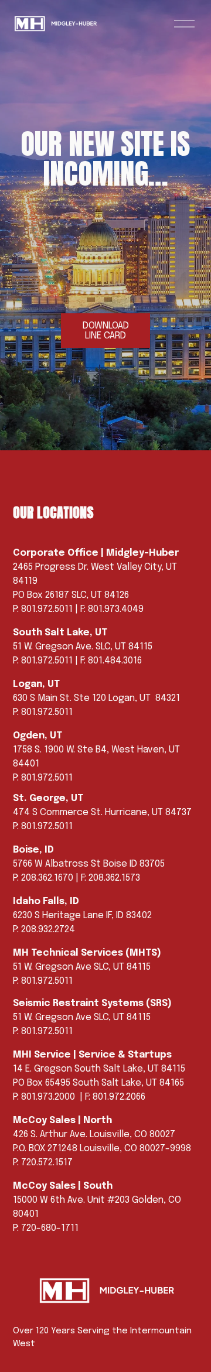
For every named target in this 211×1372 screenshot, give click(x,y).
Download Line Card (106, 331)
